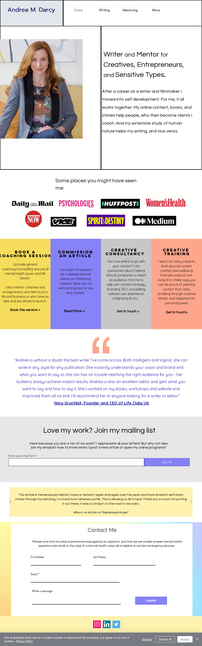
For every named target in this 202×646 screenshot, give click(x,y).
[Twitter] (116, 624)
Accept (185, 639)
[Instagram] (97, 624)
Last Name (99, 557)
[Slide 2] (101, 506)
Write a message (42, 591)
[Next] (191, 502)
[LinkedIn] (106, 624)
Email (34, 574)
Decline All (165, 639)
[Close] (197, 639)
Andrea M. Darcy (31, 9)
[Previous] (10, 502)
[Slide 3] (105, 506)
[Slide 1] (96, 506)
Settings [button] (147, 639)
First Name (37, 557)
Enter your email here (21, 455)
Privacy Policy (24, 641)
